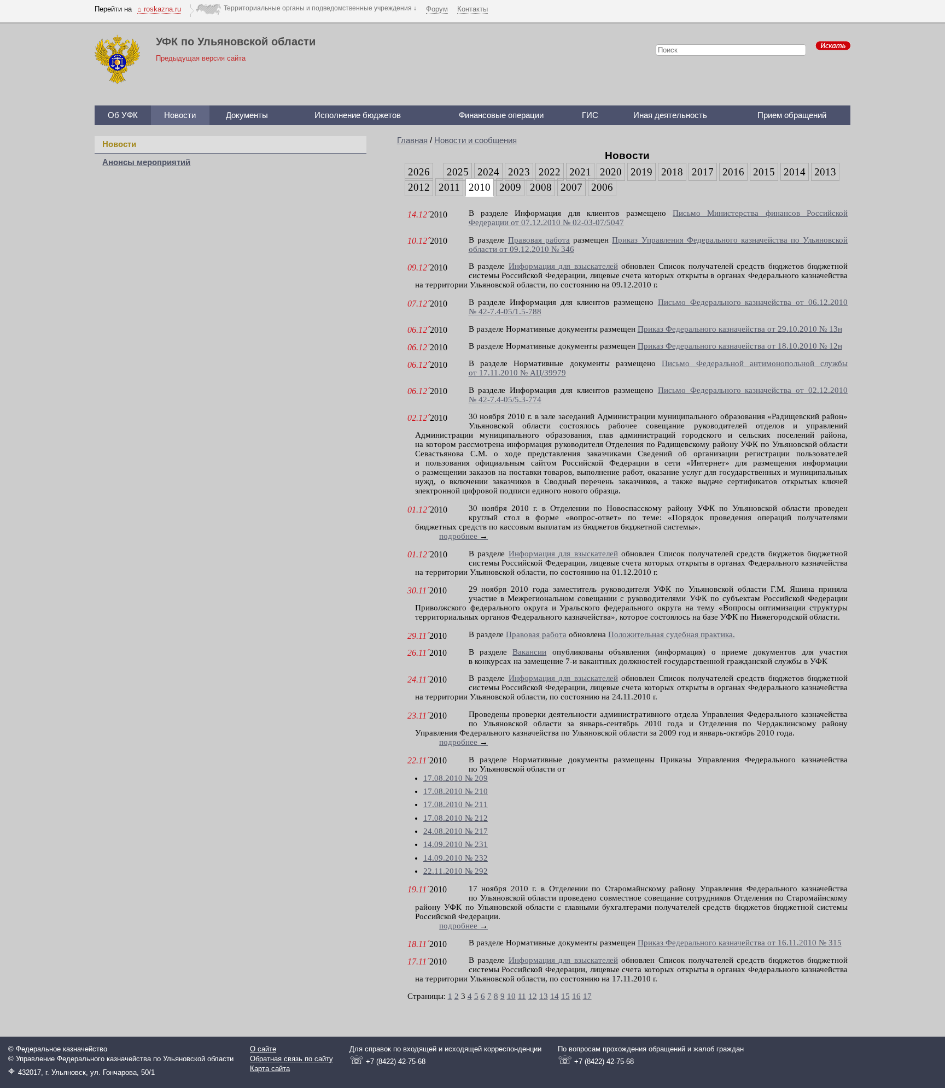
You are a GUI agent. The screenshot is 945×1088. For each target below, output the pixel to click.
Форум (437, 9)
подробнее (463, 536)
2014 (795, 172)
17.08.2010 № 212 (455, 818)
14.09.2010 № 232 (455, 858)
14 (554, 996)
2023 (519, 172)
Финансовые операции (501, 115)
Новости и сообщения (475, 140)
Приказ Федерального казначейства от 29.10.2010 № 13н (740, 329)
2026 (419, 172)
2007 (571, 187)
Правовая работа (539, 240)
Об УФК (123, 115)
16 (576, 996)
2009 (510, 187)
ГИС (590, 115)
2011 (449, 187)
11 (522, 996)
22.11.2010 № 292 (455, 871)
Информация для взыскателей (563, 266)
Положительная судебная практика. (671, 634)
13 (543, 996)
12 (532, 996)
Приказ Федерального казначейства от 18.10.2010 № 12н (740, 346)
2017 (703, 172)
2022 (550, 172)
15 (565, 996)
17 (587, 996)
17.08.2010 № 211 (455, 804)
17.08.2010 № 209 (455, 778)
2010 (480, 187)
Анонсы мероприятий (146, 162)
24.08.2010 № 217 (455, 831)
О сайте (263, 1049)
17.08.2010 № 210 (455, 791)
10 (511, 996)
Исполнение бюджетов (357, 115)
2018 (672, 172)
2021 (580, 172)
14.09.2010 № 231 (455, 844)
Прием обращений (791, 115)
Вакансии (529, 652)
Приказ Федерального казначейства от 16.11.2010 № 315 (740, 942)
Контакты (472, 9)
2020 (611, 172)
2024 (488, 172)
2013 (825, 172)
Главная (412, 140)
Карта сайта (270, 1069)
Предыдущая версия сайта (201, 58)
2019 (641, 172)
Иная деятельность (670, 115)
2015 (764, 172)
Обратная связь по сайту (291, 1059)
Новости (180, 115)
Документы (247, 115)
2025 (458, 172)
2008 (541, 187)
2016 (733, 172)
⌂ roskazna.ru (159, 9)
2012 (419, 187)
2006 (602, 187)
